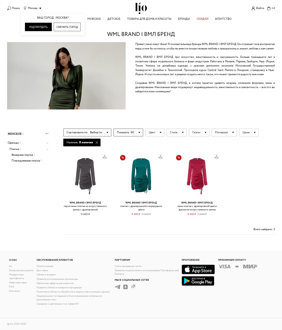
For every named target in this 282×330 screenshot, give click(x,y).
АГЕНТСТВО (223, 19)
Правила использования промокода (57, 279)
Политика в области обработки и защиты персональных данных (73, 292)
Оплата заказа (44, 266)
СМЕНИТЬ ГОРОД (67, 27)
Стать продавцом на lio (128, 266)
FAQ (11, 287)
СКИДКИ (202, 19)
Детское (113, 19)
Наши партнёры (18, 282)
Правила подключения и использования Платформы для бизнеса (147, 272)
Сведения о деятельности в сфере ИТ (57, 304)
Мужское (94, 19)
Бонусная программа (21, 270)
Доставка (42, 270)
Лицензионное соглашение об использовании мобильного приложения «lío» (69, 297)
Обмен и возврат (46, 275)
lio (10, 266)
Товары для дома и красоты (149, 19)
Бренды (184, 19)
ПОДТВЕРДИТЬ (38, 27)
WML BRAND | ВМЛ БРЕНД (85, 203)
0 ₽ (273, 8)
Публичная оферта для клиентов (55, 283)
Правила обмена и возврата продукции (59, 287)
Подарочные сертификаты (16, 276)
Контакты (14, 291)
